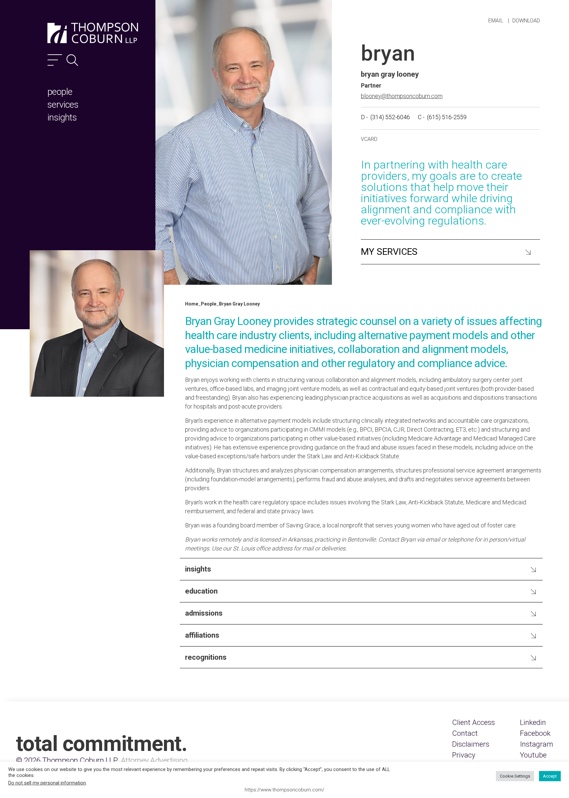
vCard (369, 139)
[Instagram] (536, 744)
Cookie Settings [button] (515, 776)
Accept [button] (550, 776)
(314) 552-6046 (390, 117)
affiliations (202, 635)
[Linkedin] (533, 722)
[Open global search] (72, 60)
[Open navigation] (54, 60)
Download (526, 20)
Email (495, 20)
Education (201, 591)
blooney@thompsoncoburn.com (402, 96)
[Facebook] (535, 733)
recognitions (206, 657)
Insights (198, 569)
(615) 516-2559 (447, 117)
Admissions (204, 613)
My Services (389, 251)
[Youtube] (533, 755)
